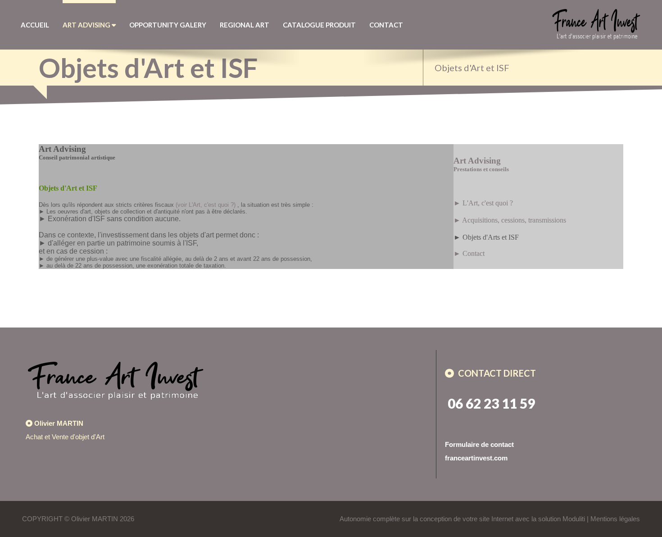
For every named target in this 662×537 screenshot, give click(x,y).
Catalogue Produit (319, 25)
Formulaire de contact (479, 444)
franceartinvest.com (476, 458)
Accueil (35, 25)
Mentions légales (615, 519)
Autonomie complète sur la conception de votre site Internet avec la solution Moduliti (462, 519)
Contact (386, 25)
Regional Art (244, 25)
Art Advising (87, 25)
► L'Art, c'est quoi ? (483, 203)
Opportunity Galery (167, 25)
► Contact (469, 253)
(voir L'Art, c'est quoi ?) (206, 204)
